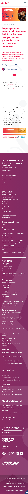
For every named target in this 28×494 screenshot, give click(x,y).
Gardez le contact (7, 211)
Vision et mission (6, 170)
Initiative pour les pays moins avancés (12, 299)
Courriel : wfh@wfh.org (8, 420)
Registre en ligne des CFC (9, 321)
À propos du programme (9, 282)
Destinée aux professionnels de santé (12, 356)
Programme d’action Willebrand (10, 306)
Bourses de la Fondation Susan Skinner (12, 240)
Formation (5, 349)
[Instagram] (8, 453)
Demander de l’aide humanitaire (10, 204)
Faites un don (5, 206)
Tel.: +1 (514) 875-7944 (8, 417)
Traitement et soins (9, 310)
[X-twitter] (13, 453)
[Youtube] (21, 453)
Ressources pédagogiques (11, 361)
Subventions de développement (11, 243)
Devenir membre (6, 209)
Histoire (4, 173)
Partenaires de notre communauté (11, 389)
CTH (3, 227)
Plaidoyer (5, 264)
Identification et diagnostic (11, 292)
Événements (5, 375)
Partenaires (6, 384)
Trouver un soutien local (8, 197)
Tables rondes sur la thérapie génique (12, 275)
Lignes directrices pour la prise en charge (13, 328)
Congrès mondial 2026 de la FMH (11, 377)
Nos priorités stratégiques (9, 175)
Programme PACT (7, 266)
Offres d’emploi (6, 432)
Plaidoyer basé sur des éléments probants (13, 273)
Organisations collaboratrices (10, 392)
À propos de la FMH (9, 168)
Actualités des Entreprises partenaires (12, 394)
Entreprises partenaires (8, 387)
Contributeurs (5, 287)
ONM (3, 182)
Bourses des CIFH (7, 238)
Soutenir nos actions (9, 194)
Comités (4, 185)
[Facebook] (4, 453)
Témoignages (5, 285)
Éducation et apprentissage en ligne (12, 363)
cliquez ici (11, 85)
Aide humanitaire (8, 280)
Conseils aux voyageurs (8, 229)
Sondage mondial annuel (8, 338)
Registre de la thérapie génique (10, 341)
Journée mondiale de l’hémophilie (11, 380)
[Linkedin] (17, 453)
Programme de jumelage (8, 245)
